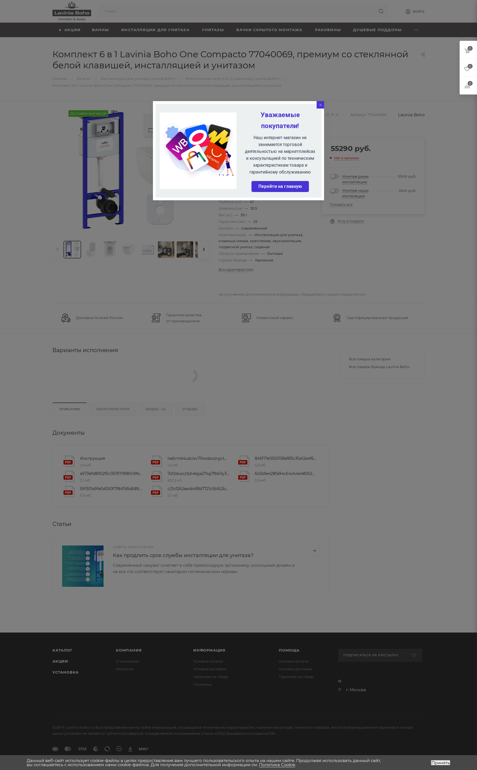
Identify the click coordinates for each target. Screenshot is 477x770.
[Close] (320, 105)
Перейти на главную (280, 186)
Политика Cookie (277, 764)
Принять (440, 762)
